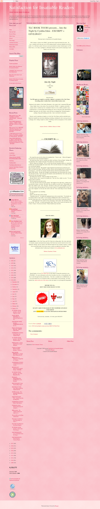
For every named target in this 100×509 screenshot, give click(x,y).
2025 (12, 263)
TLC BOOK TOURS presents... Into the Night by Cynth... (16, 312)
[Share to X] (48, 324)
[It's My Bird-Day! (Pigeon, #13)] (85, 108)
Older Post (70, 341)
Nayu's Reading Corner (16, 221)
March (13, 303)
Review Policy (12, 34)
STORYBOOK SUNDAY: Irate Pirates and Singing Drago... (17, 334)
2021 (12, 273)
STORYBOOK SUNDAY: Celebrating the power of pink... (17, 364)
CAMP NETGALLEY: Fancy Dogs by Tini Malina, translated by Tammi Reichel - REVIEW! (16, 135)
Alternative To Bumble (16, 217)
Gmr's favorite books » (86, 116)
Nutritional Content (13, 44)
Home (50, 341)
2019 (12, 277)
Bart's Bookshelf (15, 216)
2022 (12, 270)
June (13, 296)
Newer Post (30, 341)
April (13, 301)
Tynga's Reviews (15, 200)
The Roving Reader (13, 63)
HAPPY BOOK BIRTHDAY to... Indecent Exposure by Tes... (17, 317)
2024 (12, 265)
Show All (21, 237)
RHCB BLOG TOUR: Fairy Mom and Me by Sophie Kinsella (17, 388)
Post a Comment (34, 334)
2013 (12, 453)
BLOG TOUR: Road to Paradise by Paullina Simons (16, 79)
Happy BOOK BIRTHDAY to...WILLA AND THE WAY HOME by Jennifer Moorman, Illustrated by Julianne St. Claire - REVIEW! (16, 141)
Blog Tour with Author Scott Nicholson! (15, 75)
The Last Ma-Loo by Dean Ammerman (17, 415)
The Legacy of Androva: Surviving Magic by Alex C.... (17, 420)
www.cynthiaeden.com (60, 248)
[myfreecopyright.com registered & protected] (16, 480)
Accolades (11, 49)
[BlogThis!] (46, 324)
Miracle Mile (12, 46)
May (13, 299)
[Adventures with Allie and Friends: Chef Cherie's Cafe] (82, 109)
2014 (12, 450)
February (14, 306)
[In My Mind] (82, 100)
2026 (12, 260)
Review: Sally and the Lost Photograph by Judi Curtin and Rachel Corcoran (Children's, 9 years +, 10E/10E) (16, 225)
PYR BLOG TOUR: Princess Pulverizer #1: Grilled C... (17, 407)
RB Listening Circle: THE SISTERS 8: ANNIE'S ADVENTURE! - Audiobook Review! (15, 117)
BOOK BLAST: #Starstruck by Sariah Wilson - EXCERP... (17, 368)
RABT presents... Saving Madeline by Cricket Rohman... (17, 344)
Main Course (12, 36)
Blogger (52, 350)
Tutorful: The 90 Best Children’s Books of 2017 (16, 167)
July (13, 294)
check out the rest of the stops (41, 280)
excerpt (43, 326)
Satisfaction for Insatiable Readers (41, 7)
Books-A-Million (48, 126)
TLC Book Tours (45, 273)
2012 (12, 455)
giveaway (47, 326)
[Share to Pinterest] (51, 324)
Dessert (11, 38)
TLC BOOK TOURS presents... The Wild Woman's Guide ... (17, 339)
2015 (12, 448)
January (14, 308)
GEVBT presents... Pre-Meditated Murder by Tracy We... (17, 393)
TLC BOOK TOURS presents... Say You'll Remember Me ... (17, 373)
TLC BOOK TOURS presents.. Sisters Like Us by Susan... (17, 429)
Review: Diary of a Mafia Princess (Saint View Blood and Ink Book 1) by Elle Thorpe (16, 203)
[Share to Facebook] (49, 324)
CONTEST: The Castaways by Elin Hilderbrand (15, 71)
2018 (33, 326)
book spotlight (38, 326)
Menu (10, 29)
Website (45, 251)
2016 (12, 446)
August (14, 291)
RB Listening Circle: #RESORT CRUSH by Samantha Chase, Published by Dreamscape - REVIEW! (16, 129)
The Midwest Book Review (15, 165)
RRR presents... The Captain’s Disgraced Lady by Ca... (17, 411)
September (14, 289)
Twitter (54, 251)
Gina (87, 26)
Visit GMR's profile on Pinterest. (84, 45)
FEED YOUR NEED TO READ (19, 12)
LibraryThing (12, 155)
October (14, 287)
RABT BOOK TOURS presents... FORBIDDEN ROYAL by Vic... (17, 323)
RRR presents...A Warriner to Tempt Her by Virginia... (17, 359)
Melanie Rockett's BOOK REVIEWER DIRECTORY (15, 158)
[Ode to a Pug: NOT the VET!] (78, 108)
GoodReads (11, 153)
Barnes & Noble (56, 126)
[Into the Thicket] (82, 104)
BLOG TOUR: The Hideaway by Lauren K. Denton (15, 67)
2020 (12, 275)
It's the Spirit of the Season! (15, 83)
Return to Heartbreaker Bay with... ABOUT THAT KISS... (17, 329)
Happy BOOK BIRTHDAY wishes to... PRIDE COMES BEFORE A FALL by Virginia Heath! (15, 123)
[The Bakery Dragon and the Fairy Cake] (78, 114)
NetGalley (11, 160)
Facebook (50, 251)
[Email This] (45, 324)
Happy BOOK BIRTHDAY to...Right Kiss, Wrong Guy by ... (17, 354)
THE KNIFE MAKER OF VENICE (16, 211)
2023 (12, 268)
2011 (12, 458)
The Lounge (12, 40)
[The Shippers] (88, 94)
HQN (51, 326)
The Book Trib (12, 163)
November (14, 284)
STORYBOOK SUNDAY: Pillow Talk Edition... (17, 402)
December (14, 282)
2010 (12, 460)
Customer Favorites (13, 42)
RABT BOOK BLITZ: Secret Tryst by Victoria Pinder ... (17, 438)
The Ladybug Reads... (16, 232)
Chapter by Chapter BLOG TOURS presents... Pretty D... (17, 349)
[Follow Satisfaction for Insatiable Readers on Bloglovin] (83, 39)
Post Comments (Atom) (37, 344)
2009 (12, 462)
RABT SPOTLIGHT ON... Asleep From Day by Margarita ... (17, 398)
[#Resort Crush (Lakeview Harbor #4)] (85, 90)
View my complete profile (86, 31)
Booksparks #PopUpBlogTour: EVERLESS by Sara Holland (17, 379)
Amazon (41, 126)
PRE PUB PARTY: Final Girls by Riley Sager (17, 384)
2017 (12, 443)
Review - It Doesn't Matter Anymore (16, 233)
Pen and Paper (14, 209)
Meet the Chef (12, 32)
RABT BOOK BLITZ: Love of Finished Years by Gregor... (17, 434)
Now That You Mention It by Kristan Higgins (17, 424)
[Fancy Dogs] (82, 90)
